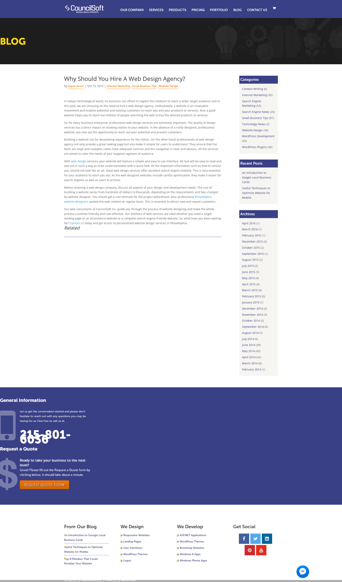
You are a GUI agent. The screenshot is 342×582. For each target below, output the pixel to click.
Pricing (198, 10)
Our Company (131, 10)
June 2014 (248, 345)
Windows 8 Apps (190, 554)
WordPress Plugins (254, 147)
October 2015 (251, 247)
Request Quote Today (44, 484)
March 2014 (250, 363)
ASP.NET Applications (193, 535)
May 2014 (248, 351)
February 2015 (251, 296)
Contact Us (257, 10)
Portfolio (219, 10)
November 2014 (252, 315)
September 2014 (253, 327)
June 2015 (248, 272)
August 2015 (250, 260)
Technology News (253, 124)
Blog (237, 10)
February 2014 (251, 369)
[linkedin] (267, 538)
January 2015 (250, 302)
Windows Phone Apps (193, 560)
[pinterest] (250, 550)
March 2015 (250, 290)
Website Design (168, 86)
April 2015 (249, 284)
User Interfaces (132, 548)
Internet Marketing (118, 86)
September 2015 (253, 254)
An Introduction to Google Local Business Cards (256, 177)
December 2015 (252, 241)
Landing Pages (132, 541)
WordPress (128, 580)
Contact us (77, 223)
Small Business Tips (144, 86)
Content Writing (252, 89)
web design (78, 161)
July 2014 (248, 339)
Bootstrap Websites (192, 548)
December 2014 (252, 308)
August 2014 (250, 333)
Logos (127, 560)
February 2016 (251, 235)
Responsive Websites (136, 535)
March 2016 (250, 229)
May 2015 (248, 278)
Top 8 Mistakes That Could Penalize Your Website (81, 561)
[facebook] (244, 538)
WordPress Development (258, 136)
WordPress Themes (135, 554)
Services (156, 10)
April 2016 (249, 223)
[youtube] (261, 550)
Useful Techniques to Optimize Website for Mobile (256, 192)
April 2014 (249, 357)
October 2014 (251, 320)
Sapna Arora (75, 86)
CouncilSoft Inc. (91, 580)
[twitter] (255, 538)
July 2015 (248, 266)
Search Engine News (255, 112)
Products (177, 10)
